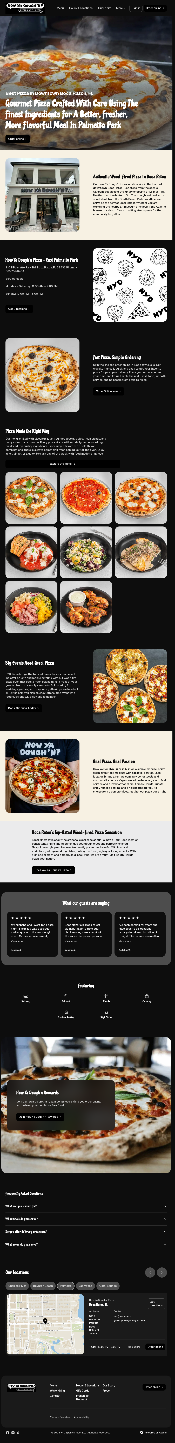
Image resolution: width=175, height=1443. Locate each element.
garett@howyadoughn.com (129, 1320)
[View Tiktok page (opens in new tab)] (18, 1433)
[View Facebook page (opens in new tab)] (7, 1433)
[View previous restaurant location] (150, 1272)
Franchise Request (82, 1397)
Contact (55, 1396)
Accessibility (81, 1417)
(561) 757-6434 (122, 1316)
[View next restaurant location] (162, 1272)
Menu (60, 8)
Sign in (136, 8)
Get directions (156, 1303)
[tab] (17, 1286)
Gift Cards (82, 1390)
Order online (155, 1347)
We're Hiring (57, 1390)
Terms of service (60, 1417)
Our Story (104, 8)
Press (106, 1390)
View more (17, 941)
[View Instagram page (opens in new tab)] (13, 1433)
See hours (134, 1346)
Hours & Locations (81, 8)
